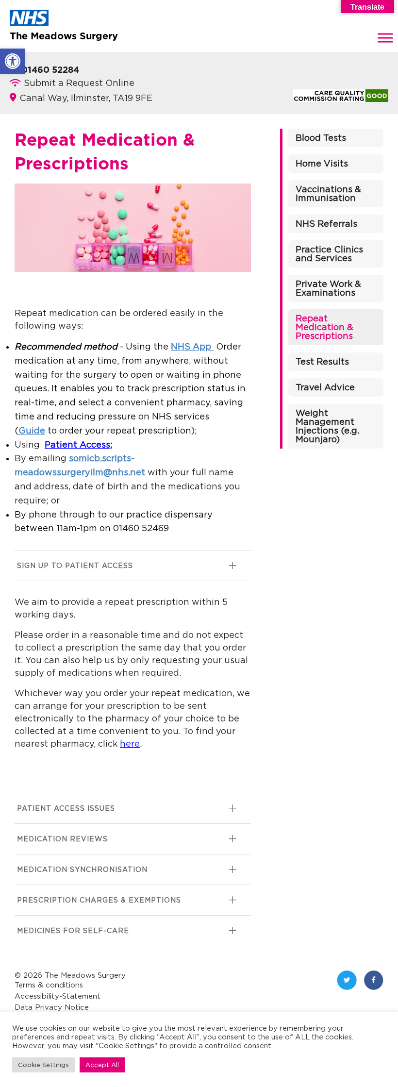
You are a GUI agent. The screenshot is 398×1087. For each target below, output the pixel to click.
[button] (12, 61)
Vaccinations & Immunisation (328, 193)
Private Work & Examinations (328, 288)
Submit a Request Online (79, 82)
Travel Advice (325, 387)
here (130, 743)
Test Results (322, 361)
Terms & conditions (49, 985)
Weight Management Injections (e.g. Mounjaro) (327, 426)
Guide (31, 430)
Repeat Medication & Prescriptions (324, 327)
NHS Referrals (326, 223)
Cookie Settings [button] (43, 1064)
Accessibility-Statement (57, 996)
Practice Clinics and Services (329, 254)
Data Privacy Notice (52, 1007)
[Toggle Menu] (385, 37)
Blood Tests (321, 137)
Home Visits (322, 163)
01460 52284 (50, 70)
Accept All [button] (102, 1064)
